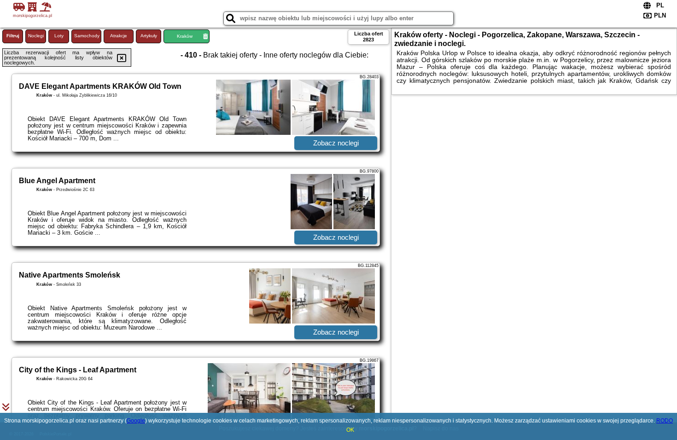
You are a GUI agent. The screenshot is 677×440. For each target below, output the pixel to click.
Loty (59, 35)
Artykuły (148, 35)
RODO (664, 420)
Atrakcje (118, 35)
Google (136, 420)
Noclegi (36, 35)
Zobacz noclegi (336, 143)
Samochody (86, 35)
